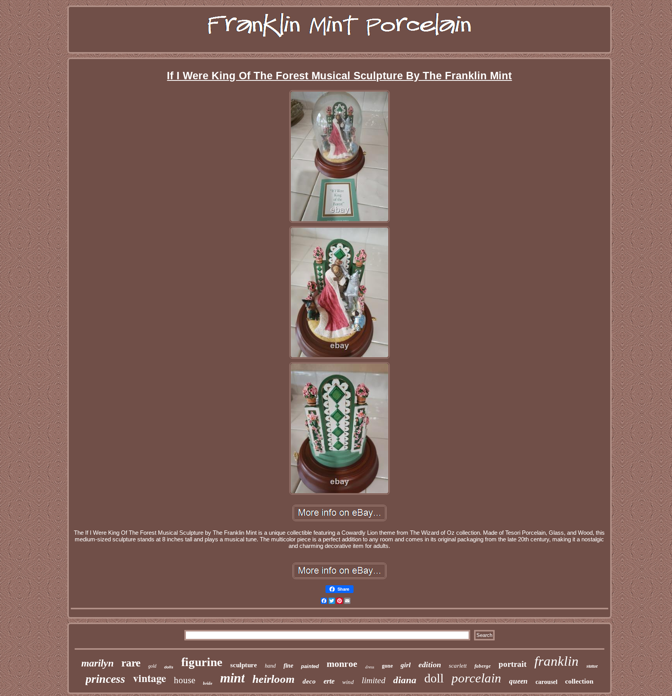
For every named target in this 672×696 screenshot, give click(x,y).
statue (592, 666)
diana (404, 680)
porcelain (476, 678)
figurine (201, 662)
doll (434, 678)
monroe (342, 664)
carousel (546, 682)
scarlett (458, 666)
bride (207, 683)
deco (309, 681)
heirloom (273, 679)
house (184, 680)
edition (429, 664)
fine (288, 665)
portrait (513, 664)
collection (579, 681)
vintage (149, 678)
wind (348, 682)
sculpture (243, 665)
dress (369, 667)
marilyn (97, 663)
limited (373, 680)
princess (105, 678)
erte (329, 681)
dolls (168, 667)
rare (130, 663)
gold (152, 666)
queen (518, 681)
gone (387, 666)
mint (232, 678)
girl (406, 665)
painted (310, 666)
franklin (556, 661)
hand (270, 666)
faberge (482, 666)
